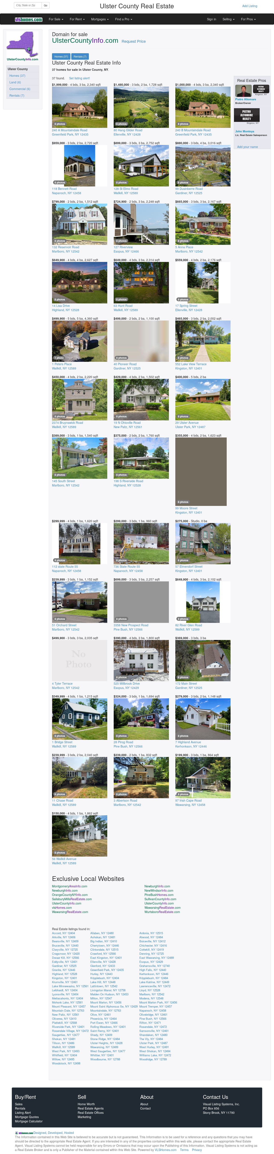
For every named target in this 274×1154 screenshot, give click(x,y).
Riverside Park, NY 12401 (68, 1027)
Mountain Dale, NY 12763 (68, 1010)
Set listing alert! (79, 78)
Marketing (84, 1117)
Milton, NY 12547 (101, 998)
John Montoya (244, 131)
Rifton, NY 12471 (150, 1023)
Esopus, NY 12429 (151, 962)
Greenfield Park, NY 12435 (107, 970)
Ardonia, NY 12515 (151, 933)
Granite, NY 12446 (63, 970)
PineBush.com (159, 894)
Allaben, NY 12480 (102, 933)
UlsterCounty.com (66, 903)
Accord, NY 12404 (63, 933)
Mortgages (99, 19)
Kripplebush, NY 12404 (104, 978)
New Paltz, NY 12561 (65, 1014)
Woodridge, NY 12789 (153, 1059)
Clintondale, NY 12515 (104, 949)
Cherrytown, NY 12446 (104, 945)
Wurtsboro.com (162, 912)
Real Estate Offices (91, 1112)
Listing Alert (23, 1112)
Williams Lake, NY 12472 (155, 1055)
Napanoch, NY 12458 (152, 1010)
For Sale (55, 19)
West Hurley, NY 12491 (154, 1047)
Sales (18, 1104)
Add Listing (249, 6)
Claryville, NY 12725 (65, 949)
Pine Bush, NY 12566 (152, 1019)
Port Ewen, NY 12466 (104, 1023)
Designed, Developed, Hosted (53, 1132)
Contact (145, 1108)
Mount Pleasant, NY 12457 (69, 1006)
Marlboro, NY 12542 (151, 994)
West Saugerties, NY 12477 (107, 1051)
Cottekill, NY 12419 (151, 949)
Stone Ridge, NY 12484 (105, 1039)
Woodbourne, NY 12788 (105, 1059)
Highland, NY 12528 (64, 974)
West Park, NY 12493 (65, 1051)
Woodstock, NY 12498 (66, 1063)
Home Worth (86, 1104)
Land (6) (14, 82)
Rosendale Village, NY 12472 (70, 1031)
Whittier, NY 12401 (102, 1055)
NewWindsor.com (158, 890)
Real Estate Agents (91, 1108)
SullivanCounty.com (160, 899)
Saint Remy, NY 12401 (104, 1031)
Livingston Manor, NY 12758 (107, 990)
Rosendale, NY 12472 (153, 1027)
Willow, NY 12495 (63, 1059)
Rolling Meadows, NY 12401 (108, 1027)
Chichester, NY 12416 (153, 945)
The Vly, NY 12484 (151, 1039)
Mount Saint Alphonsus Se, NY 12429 (114, 1006)
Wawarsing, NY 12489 (104, 1047)
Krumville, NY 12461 (65, 982)
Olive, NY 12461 (100, 1014)
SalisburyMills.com (72, 899)
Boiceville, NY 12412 (152, 941)
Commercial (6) (19, 89)
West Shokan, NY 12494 (154, 1051)
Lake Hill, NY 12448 (102, 982)
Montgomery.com (69, 886)
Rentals (20, 1108)
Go (45, 5)
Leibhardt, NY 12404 (64, 990)
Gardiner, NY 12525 (64, 966)
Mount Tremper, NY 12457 (155, 1006)
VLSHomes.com (166, 1150)
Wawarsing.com (162, 907)
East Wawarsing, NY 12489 (156, 958)
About (144, 1104)
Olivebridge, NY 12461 (153, 1014)
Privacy (197, 1150)
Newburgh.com (157, 886)
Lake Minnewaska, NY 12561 (70, 986)
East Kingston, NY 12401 (106, 958)
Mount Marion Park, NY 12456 (158, 1002)
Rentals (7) (16, 95)
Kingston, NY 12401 (64, 978)
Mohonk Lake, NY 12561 (67, 1002)
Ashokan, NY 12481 (102, 937)
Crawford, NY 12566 (103, 954)
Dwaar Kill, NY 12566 (65, 958)
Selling (227, 19)
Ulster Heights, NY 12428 (106, 1043)
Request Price (134, 41)
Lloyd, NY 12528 (149, 990)
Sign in (211, 19)
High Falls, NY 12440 (152, 970)
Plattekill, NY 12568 (64, 1023)
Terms (184, 1150)
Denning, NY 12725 (151, 954)
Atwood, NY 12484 (151, 937)
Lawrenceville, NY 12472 (154, 986)
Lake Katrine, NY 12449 (154, 982)
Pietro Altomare (245, 99)
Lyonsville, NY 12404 (65, 994)
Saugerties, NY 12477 (65, 1035)
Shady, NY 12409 (101, 1035)
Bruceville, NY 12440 (65, 945)
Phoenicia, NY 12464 (103, 1019)
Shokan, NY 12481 (64, 1039)
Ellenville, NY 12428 (103, 962)
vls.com (62, 907)
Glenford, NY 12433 (102, 966)
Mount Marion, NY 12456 (105, 1002)
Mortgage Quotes (27, 1117)
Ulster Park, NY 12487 (153, 1043)
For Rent (76, 19)
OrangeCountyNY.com (70, 894)
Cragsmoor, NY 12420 (66, 954)
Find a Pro (122, 19)
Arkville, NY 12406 (63, 937)
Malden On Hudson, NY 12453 (109, 994)
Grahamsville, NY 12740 (154, 966)
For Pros (247, 19)
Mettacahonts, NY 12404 (67, 998)
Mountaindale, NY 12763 (105, 1010)
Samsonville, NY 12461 (154, 1031)
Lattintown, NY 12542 (103, 986)
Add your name (247, 147)
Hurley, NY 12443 (101, 974)
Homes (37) (16, 75)
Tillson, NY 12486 (63, 1043)
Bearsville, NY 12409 (65, 941)
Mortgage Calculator (29, 1121)
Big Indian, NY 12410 (103, 941)
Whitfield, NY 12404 (64, 1055)
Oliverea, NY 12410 (64, 1019)
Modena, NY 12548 (151, 998)
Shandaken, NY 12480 (153, 1035)
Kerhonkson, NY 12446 (153, 974)
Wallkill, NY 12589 (63, 1047)
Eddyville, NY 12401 (64, 962)
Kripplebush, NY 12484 (153, 978)
